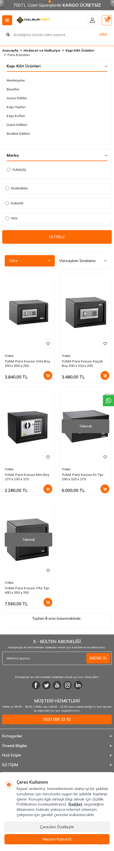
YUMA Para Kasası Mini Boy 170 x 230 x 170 (27, 477)
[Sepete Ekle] (47, 375)
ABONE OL (98, 658)
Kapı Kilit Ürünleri (80, 50)
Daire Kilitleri (17, 125)
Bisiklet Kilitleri (18, 133)
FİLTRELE (57, 236)
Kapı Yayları (16, 107)
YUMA (19, 169)
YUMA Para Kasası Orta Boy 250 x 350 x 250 (27, 363)
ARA (103, 34)
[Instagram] (67, 685)
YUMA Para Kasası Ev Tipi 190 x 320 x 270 (82, 477)
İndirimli (17, 203)
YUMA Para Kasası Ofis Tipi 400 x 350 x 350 (27, 590)
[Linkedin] (78, 685)
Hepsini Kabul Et (57, 839)
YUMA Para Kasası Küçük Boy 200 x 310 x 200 (82, 363)
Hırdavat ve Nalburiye (42, 50)
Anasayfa (10, 50)
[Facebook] (36, 685)
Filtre (13, 260)
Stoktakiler (19, 188)
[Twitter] (46, 685)
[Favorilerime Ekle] (47, 343)
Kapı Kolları (16, 116)
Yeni (14, 218)
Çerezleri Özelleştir (57, 826)
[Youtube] (57, 685)
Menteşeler (16, 80)
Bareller (13, 89)
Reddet (75, 804)
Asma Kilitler (17, 98)
